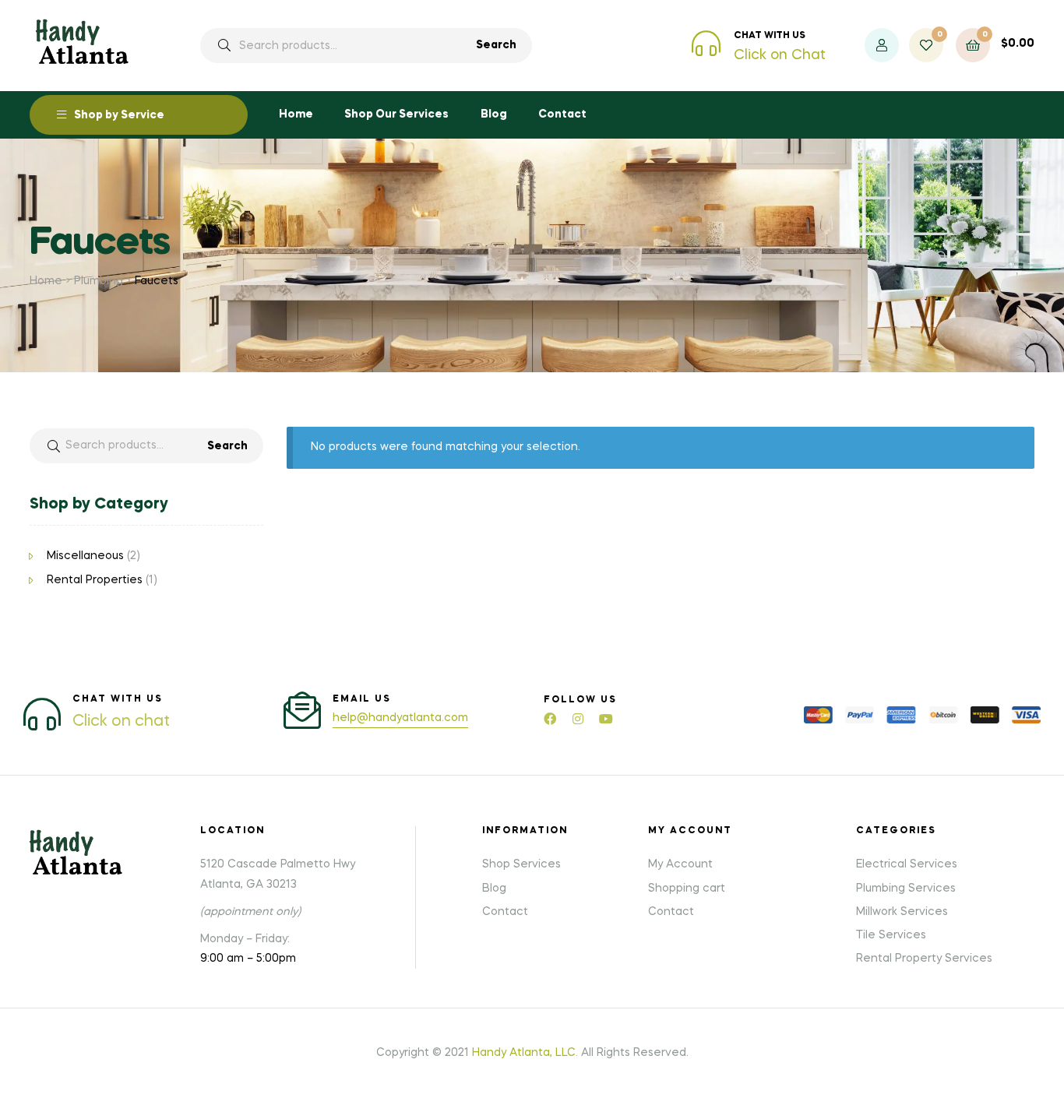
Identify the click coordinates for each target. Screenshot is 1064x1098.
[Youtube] (606, 719)
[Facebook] (550, 719)
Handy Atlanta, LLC (524, 1052)
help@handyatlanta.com (400, 718)
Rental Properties (95, 580)
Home (46, 281)
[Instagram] (578, 719)
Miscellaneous (85, 556)
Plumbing (98, 281)
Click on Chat (780, 55)
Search (496, 45)
